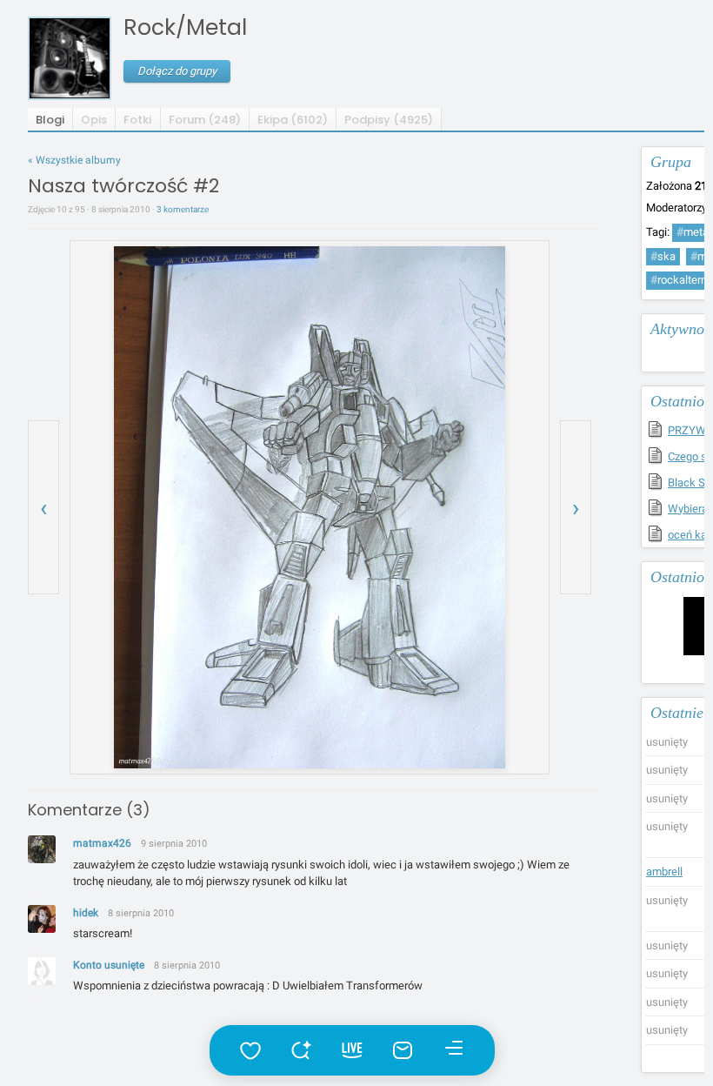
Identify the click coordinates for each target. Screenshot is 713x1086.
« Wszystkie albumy (74, 160)
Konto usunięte (108, 965)
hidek (85, 913)
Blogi (50, 119)
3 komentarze (183, 209)
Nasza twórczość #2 (123, 185)
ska (663, 256)
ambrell (664, 871)
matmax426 (102, 843)
